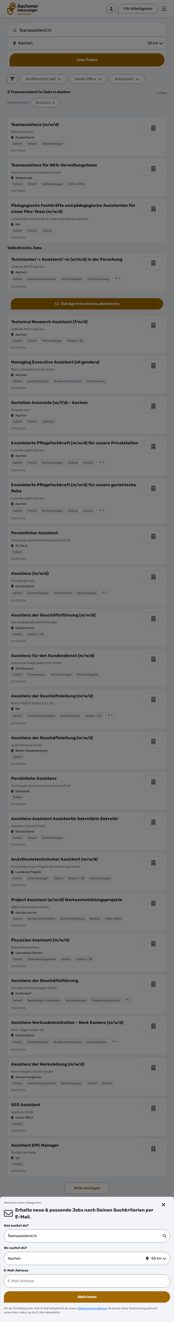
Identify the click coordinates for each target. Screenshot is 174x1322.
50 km (156, 1258)
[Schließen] (163, 1205)
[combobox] (85, 1236)
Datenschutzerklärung (92, 1308)
